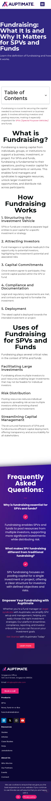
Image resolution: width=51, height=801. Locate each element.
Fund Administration (10, 712)
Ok (18, 797)
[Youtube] (22, 720)
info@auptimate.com (16, 682)
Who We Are (6, 763)
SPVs (3, 703)
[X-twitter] (10, 720)
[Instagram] (16, 720)
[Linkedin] (3, 720)
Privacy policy (29, 797)
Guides (4, 732)
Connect (5, 777)
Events (4, 772)
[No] (46, 791)
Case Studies (7, 741)
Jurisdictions (6, 750)
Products (5, 697)
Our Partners (7, 768)
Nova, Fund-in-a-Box (10, 707)
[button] (42, 4)
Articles (4, 737)
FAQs (3, 746)
